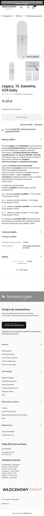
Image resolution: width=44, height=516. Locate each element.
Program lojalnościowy (10, 388)
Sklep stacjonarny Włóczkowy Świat (14, 415)
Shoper (15, 499)
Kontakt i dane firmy (9, 411)
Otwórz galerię (32, 56)
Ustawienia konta (8, 435)
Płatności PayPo (7, 391)
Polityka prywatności (9, 381)
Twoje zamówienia (8, 431)
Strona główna (7, 16)
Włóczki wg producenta (34, 16)
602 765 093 (6, 449)
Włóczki (19, 16)
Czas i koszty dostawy (10, 358)
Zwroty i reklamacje (8, 361)
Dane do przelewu (8, 384)
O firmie (4, 408)
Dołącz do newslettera (13, 325)
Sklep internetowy (21, 513)
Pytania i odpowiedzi (9, 364)
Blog (3, 418)
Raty (3, 395)
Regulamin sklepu (8, 378)
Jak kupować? (7, 351)
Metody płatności (8, 354)
